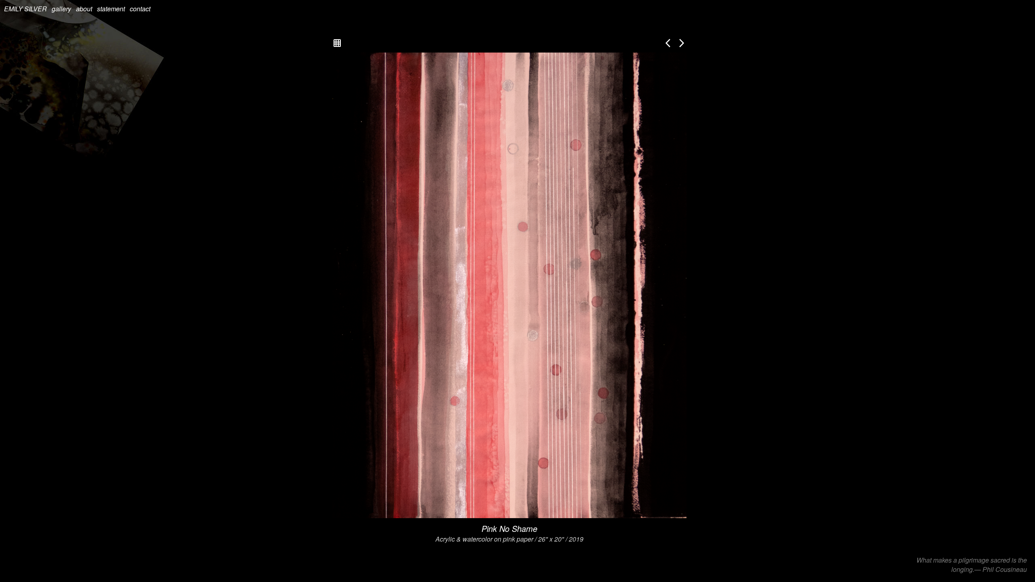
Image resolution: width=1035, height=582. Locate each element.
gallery (61, 8)
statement (111, 8)
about (84, 8)
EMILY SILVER (25, 8)
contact (140, 8)
